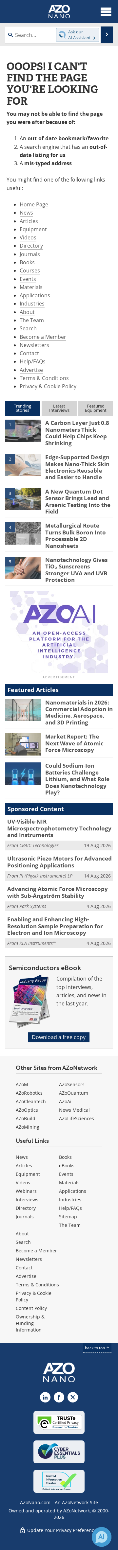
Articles (29, 221)
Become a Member (43, 336)
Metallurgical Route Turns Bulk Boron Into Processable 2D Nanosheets (75, 535)
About (27, 312)
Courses (30, 270)
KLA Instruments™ (37, 943)
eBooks (66, 1165)
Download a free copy (59, 1037)
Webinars (26, 1191)
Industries (32, 303)
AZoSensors (72, 1084)
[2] (23, 464)
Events (28, 279)
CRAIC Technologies (39, 845)
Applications (35, 295)
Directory (31, 245)
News (26, 212)
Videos (28, 237)
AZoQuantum (73, 1093)
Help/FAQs (33, 361)
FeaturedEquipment (96, 408)
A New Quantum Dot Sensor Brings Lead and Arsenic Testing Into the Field (77, 501)
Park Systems (32, 906)
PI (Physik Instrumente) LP (45, 876)
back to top (95, 1347)
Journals (30, 254)
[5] (23, 567)
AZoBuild (25, 1118)
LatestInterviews (59, 408)
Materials (31, 287)
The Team (32, 320)
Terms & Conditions (44, 378)
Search (28, 328)
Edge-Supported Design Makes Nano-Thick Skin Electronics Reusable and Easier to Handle (77, 467)
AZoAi (65, 1101)
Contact (29, 353)
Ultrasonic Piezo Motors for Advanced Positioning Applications (59, 862)
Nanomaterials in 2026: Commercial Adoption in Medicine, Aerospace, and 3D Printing (79, 712)
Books (27, 262)
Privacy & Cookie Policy (48, 386)
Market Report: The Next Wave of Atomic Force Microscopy (74, 743)
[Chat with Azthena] (101, 1537)
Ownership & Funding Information (30, 1323)
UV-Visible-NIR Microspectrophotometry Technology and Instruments (59, 828)
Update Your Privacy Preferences (62, 1530)
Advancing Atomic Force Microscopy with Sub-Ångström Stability (57, 892)
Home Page (34, 204)
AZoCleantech (31, 1101)
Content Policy (31, 1308)
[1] (23, 430)
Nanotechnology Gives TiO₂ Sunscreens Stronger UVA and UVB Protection (76, 569)
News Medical (74, 1110)
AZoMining (27, 1127)
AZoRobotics (29, 1093)
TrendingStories (22, 408)
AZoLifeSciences (76, 1118)
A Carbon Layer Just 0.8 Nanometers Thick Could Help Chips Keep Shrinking (77, 432)
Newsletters (34, 345)
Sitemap (68, 1216)
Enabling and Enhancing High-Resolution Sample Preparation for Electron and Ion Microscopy (55, 925)
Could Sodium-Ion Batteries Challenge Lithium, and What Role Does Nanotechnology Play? (77, 779)
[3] (23, 499)
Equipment (33, 229)
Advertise (31, 370)
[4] (23, 533)
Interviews (27, 1199)
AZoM (22, 1084)
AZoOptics (27, 1110)
